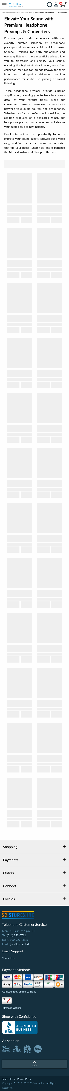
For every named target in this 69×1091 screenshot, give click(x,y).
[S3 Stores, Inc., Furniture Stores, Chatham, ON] (20, 1027)
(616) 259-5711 (16, 935)
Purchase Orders (11, 1007)
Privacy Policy (24, 1079)
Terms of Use (9, 1079)
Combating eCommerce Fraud (19, 991)
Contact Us (8, 958)
